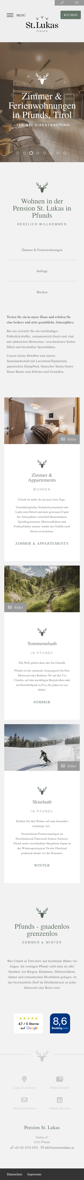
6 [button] (52, 154)
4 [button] (39, 154)
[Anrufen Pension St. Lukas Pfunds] (62, 3)
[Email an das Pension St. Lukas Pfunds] (76, 3)
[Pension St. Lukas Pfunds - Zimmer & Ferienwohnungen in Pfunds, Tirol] (42, 24)
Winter (42, 865)
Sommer (42, 702)
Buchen (71, 15)
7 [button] (59, 154)
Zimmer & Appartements (42, 543)
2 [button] (25, 154)
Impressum (34, 1174)
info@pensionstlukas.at (59, 1147)
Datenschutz (14, 1174)
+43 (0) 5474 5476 (25, 1147)
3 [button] (32, 154)
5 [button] (45, 154)
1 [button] (18, 154)
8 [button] (65, 154)
